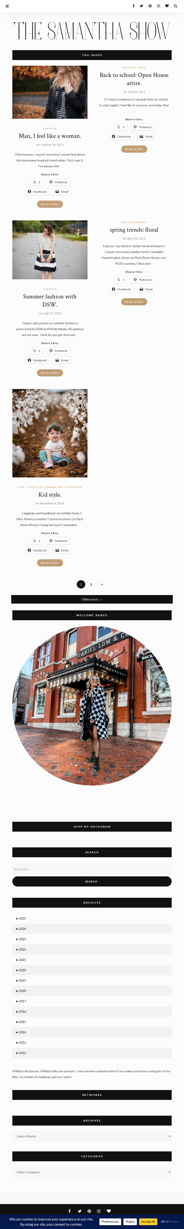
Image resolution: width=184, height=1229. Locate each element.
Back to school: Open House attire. (134, 79)
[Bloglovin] (166, 5)
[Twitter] (140, 5)
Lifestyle (35, 487)
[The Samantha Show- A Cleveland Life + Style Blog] (92, 30)
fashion (50, 128)
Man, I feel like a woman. (50, 136)
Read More (50, 204)
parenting (55, 487)
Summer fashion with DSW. (50, 300)
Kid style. (49, 494)
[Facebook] (132, 5)
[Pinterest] (149, 5)
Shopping (74, 487)
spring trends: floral (134, 230)
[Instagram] (157, 5)
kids (142, 67)
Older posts (92, 599)
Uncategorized (134, 222)
